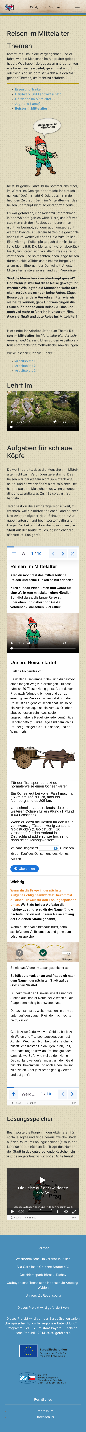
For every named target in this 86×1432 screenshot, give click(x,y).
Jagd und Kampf (27, 104)
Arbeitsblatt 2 (25, 366)
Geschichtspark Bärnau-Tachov (43, 1275)
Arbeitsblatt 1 (25, 361)
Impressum (45, 1411)
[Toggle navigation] (77, 8)
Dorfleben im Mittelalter (33, 99)
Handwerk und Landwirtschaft (38, 94)
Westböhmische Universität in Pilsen (43, 1259)
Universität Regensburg (43, 1295)
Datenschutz (45, 1417)
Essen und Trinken (28, 89)
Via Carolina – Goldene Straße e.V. (43, 1267)
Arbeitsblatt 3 (25, 370)
